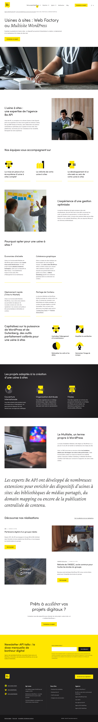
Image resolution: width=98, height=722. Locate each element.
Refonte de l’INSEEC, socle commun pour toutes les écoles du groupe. (75, 566)
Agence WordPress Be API (10, 11)
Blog (67, 5)
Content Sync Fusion (42, 310)
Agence (53, 5)
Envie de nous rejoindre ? (84, 676)
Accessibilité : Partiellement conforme (26, 718)
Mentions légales (8, 718)
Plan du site (14, 718)
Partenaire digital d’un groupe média (21, 532)
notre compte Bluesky (12, 689)
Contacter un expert (81, 5)
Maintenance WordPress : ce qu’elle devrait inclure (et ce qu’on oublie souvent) (33, 695)
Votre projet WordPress (33, 5)
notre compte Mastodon (12, 693)
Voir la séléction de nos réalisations (83, 518)
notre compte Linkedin (12, 685)
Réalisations (61, 5)
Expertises (45, 5)
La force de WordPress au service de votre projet (26, 11)
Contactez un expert (12, 39)
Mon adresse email (57, 645)
